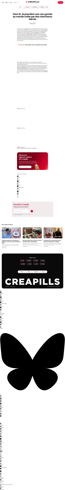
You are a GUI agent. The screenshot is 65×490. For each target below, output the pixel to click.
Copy (10, 484)
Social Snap (2, 480)
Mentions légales (7, 286)
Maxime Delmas (33, 23)
